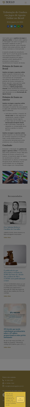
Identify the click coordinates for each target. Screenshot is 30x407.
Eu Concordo (20, 399)
